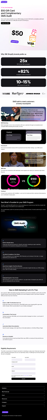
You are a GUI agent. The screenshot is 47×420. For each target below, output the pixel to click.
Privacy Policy (26, 375)
